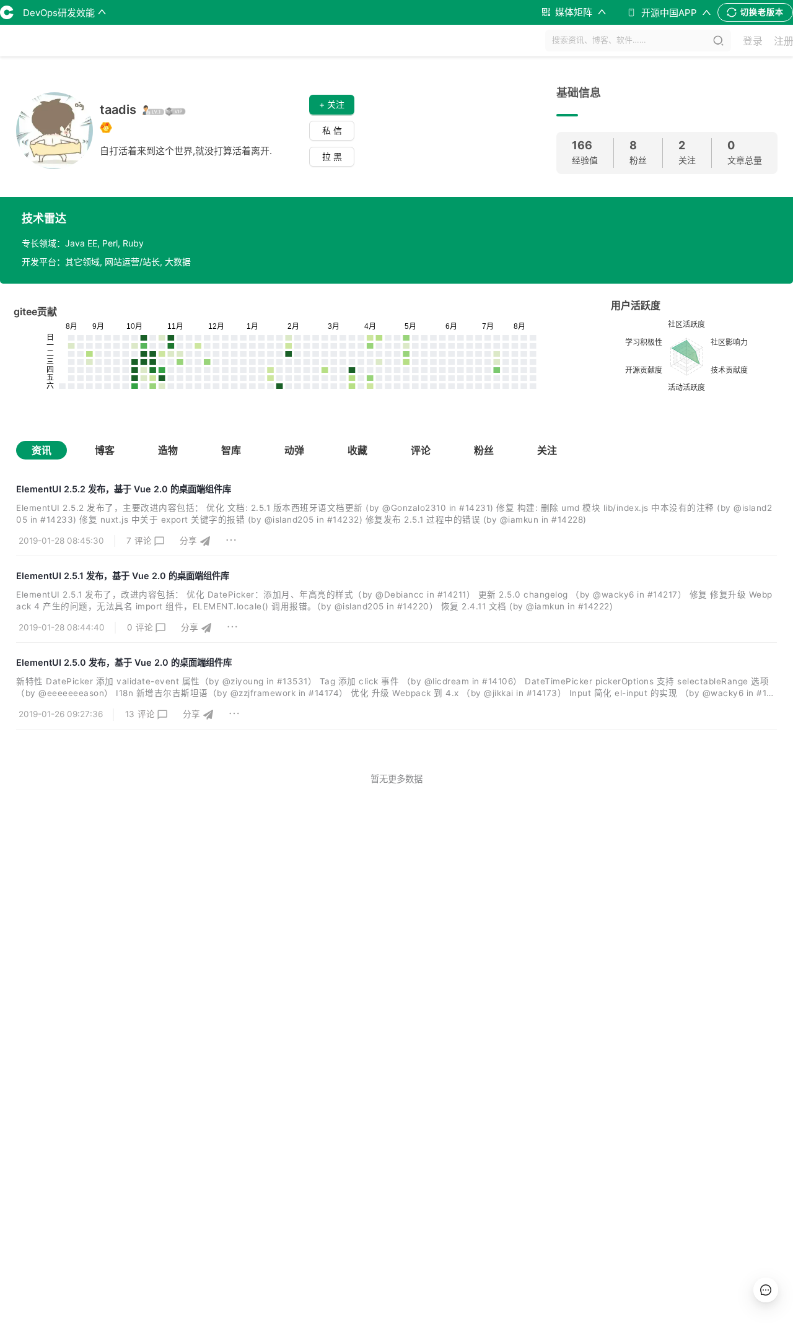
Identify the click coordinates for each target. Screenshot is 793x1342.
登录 (753, 41)
